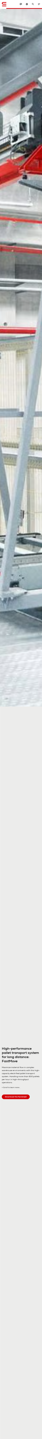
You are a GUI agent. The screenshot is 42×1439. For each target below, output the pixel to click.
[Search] (33, 4)
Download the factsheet (16, 1097)
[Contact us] (21, 4)
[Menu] (39, 4)
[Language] (27, 4)
